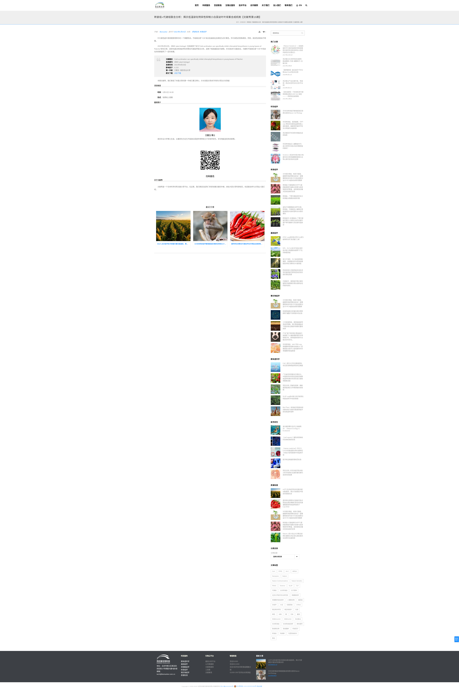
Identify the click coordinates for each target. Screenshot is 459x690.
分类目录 (274, 553)
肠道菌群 (286, 629)
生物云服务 (230, 5)
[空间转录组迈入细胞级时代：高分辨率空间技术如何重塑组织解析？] (275, 147)
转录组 (274, 633)
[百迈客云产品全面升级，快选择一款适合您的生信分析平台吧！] (275, 84)
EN (300, 5)
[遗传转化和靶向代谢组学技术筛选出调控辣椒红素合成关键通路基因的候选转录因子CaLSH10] (247, 226)
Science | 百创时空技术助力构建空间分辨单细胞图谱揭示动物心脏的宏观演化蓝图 (293, 157)
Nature (284, 576)
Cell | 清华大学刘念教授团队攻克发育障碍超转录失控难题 (293, 364)
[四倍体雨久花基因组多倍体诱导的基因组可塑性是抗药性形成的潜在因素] (275, 274)
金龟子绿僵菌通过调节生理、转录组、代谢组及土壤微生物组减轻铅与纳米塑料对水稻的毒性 (293, 210)
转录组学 (203, 32)
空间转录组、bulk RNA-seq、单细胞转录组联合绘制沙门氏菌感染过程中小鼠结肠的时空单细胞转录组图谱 (293, 347)
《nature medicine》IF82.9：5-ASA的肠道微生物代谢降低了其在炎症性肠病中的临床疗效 (293, 451)
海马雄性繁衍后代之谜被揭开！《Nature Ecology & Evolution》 (292, 429)
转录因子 (295, 629)
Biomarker (163, 32)
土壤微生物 (291, 600)
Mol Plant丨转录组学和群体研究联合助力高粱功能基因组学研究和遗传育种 (293, 410)
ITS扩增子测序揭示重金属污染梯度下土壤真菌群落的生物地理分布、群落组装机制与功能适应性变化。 (293, 336)
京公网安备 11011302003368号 (246, 686)
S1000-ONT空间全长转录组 (240, 672)
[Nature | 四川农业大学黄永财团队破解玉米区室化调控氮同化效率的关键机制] (275, 537)
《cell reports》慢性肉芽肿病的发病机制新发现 (293, 438)
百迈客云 (298, 619)
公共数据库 (209, 664)
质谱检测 (243, 22)
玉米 (291, 614)
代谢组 (274, 590)
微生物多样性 (276, 609)
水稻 (280, 614)
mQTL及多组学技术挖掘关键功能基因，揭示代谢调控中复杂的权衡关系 (174, 244)
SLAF (290, 586)
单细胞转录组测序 (278, 600)
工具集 (207, 670)
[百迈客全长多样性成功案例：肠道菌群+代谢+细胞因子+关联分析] (275, 62)
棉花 (273, 614)
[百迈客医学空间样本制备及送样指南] (275, 136)
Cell (273, 571)
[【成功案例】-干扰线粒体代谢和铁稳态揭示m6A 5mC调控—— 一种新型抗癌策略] (275, 95)
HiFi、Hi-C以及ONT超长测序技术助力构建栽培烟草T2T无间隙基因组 (293, 250)
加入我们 (277, 5)
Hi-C (287, 571)
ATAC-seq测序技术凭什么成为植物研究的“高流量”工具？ (293, 238)
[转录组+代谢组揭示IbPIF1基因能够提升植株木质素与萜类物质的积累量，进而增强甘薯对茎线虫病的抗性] (275, 189)
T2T (297, 586)
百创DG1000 (276, 619)
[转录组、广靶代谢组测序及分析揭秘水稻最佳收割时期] (275, 200)
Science (282, 586)
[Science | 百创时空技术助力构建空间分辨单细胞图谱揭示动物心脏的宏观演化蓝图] (275, 158)
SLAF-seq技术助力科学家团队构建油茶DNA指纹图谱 (293, 397)
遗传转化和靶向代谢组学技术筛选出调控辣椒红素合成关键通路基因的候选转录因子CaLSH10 (248, 244)
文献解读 (208, 672)
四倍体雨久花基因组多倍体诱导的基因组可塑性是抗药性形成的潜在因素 (293, 272)
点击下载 (177, 73)
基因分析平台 (210, 661)
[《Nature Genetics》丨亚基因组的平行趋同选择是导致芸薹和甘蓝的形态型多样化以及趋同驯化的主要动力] (275, 49)
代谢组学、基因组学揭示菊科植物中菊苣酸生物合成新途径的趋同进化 (293, 283)
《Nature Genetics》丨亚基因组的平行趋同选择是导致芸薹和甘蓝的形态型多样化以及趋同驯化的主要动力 (293, 49)
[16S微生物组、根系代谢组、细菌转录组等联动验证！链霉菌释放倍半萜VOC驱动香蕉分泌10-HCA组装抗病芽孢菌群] (275, 177)
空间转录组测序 (288, 624)
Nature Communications (280, 581)
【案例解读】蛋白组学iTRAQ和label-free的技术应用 (293, 71)
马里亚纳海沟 (292, 633)
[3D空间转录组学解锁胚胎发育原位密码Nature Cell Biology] (210, 226)
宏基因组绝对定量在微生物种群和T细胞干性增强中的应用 (293, 312)
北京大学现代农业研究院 (280, 595)
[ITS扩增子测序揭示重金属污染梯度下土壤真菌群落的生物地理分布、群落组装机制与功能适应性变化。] (275, 337)
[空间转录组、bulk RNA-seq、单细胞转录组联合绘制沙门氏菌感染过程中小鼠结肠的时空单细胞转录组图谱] (275, 348)
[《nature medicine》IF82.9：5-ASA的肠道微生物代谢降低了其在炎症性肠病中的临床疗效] (275, 452)
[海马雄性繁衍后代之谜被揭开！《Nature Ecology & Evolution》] (275, 430)
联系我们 (288, 5)
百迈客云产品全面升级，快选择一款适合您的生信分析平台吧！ (293, 83)
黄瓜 (273, 638)
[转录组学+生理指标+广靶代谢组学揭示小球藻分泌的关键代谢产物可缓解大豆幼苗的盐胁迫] (275, 222)
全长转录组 (283, 590)
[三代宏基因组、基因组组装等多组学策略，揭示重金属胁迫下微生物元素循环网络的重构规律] (275, 326)
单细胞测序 (295, 595)
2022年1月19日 (180, 32)
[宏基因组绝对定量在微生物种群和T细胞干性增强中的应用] (275, 315)
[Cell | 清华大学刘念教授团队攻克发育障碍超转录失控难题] (275, 367)
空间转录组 (275, 624)
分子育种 (294, 590)
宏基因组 (289, 605)
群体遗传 (300, 624)
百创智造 (218, 5)
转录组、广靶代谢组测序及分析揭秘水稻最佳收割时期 (293, 197)
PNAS (274, 586)
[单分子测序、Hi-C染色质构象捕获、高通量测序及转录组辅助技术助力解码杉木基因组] (275, 263)
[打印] (259, 31)
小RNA (298, 605)
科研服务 (206, 5)
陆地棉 (282, 633)
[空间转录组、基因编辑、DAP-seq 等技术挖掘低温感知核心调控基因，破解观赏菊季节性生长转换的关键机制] (275, 125)
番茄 (298, 614)
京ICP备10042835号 (226, 686)
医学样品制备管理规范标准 (292, 459)
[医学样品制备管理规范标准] (275, 463)
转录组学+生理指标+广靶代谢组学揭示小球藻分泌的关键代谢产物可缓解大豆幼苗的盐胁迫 (293, 221)
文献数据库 (209, 667)
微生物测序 (288, 609)
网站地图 (259, 686)
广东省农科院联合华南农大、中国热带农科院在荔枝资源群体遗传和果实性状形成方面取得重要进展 (293, 377)
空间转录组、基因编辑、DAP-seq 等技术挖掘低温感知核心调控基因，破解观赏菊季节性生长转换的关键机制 (293, 125)
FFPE (280, 571)
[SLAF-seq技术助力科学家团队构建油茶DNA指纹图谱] (275, 400)
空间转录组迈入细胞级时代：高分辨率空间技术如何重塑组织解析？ (293, 146)
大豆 (281, 605)
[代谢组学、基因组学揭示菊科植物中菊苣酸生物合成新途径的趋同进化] (275, 285)
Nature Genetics (297, 581)
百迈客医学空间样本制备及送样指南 (293, 134)
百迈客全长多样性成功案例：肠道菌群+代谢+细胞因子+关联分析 (293, 61)
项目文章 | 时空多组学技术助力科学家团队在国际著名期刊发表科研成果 (293, 473)
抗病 (296, 609)
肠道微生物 (275, 629)
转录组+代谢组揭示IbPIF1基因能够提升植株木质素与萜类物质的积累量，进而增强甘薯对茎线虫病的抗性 (293, 188)
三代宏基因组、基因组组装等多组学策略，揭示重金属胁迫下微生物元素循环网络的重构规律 (293, 325)
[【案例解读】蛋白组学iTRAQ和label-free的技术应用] (275, 73)
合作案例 (254, 5)
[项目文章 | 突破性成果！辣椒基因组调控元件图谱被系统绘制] (275, 389)
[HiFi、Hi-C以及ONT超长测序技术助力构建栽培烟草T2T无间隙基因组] (275, 252)
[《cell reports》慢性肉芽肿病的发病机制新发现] (275, 441)
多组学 (274, 605)
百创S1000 (287, 619)
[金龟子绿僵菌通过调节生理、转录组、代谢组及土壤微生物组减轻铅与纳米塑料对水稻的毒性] (275, 211)
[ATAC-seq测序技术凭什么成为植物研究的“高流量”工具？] (275, 241)
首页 (197, 5)
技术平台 (242, 5)
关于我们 (265, 5)
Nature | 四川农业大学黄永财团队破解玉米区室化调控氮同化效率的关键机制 (293, 536)
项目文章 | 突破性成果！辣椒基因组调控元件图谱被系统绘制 (293, 388)
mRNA (294, 571)
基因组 (300, 600)
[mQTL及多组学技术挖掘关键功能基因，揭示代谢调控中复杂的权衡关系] (173, 226)
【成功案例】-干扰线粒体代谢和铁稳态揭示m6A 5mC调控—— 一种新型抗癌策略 (293, 94)
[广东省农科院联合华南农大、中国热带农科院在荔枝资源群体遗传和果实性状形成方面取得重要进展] (275, 378)
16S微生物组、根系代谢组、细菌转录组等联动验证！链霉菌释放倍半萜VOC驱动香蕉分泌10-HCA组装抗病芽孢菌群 (293, 177)
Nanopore (275, 576)
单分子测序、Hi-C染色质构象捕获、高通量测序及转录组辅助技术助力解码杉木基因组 (293, 261)
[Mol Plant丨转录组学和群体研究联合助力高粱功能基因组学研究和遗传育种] (275, 411)
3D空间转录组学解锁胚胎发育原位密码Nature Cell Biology (211, 244)
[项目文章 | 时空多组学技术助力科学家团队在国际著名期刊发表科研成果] (275, 474)
